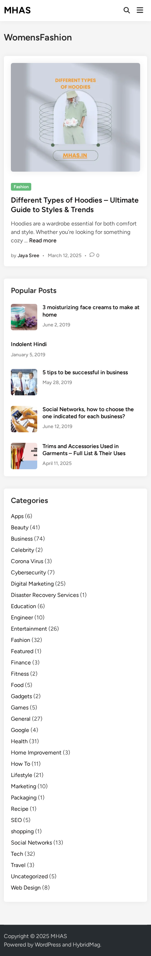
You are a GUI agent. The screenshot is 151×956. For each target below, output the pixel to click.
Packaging (24, 797)
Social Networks (31, 842)
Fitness (20, 673)
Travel (18, 865)
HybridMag (86, 944)
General (21, 718)
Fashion (21, 186)
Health (19, 741)
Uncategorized (29, 876)
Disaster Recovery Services (45, 595)
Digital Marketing (32, 583)
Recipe (19, 808)
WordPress (48, 944)
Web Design (26, 887)
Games (19, 707)
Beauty (19, 527)
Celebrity (22, 550)
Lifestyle (21, 775)
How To (20, 763)
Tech (17, 853)
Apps (17, 516)
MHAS (17, 10)
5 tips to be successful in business (85, 372)
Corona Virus (27, 561)
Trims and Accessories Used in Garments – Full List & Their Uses (83, 450)
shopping (22, 831)
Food (17, 685)
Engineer (22, 617)
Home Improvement (36, 752)
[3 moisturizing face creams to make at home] (24, 308)
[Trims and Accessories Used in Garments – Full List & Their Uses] (24, 447)
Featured (22, 651)
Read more (43, 240)
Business (22, 538)
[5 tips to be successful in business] (24, 373)
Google (20, 730)
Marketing (23, 786)
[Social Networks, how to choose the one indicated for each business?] (24, 410)
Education (23, 606)
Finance (21, 662)
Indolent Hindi (29, 344)
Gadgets (21, 696)
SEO (16, 820)
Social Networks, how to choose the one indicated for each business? (88, 413)
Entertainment (29, 628)
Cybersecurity (28, 572)
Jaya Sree (28, 256)
